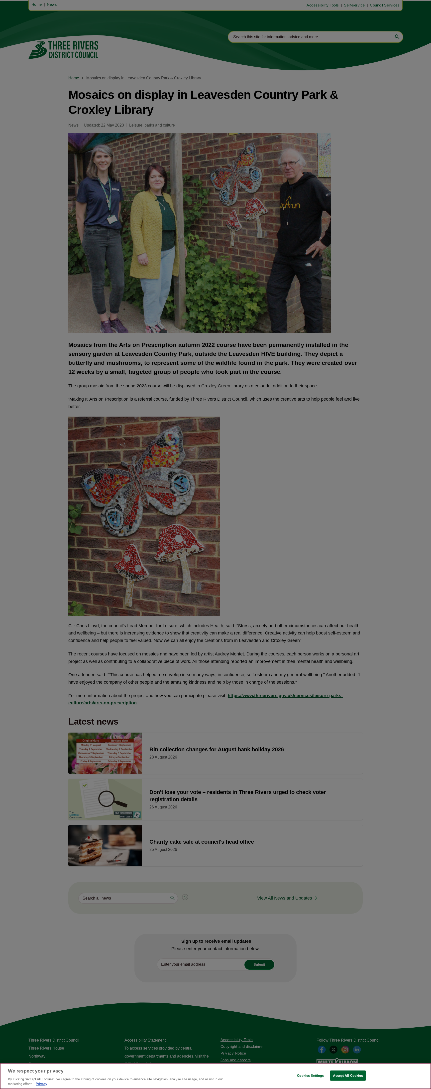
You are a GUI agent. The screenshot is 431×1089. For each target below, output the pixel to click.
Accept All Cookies (348, 1076)
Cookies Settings (310, 1076)
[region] (215, 1076)
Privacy (41, 1084)
